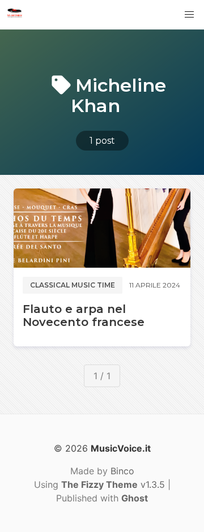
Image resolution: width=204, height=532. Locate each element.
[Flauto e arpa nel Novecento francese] (102, 228)
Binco (122, 471)
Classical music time (72, 285)
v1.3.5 (113, 484)
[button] (189, 14)
